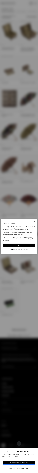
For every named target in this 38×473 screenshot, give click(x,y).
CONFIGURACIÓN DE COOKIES (19, 249)
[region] (19, 236)
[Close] (19, 443)
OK (19, 245)
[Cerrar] (34, 221)
